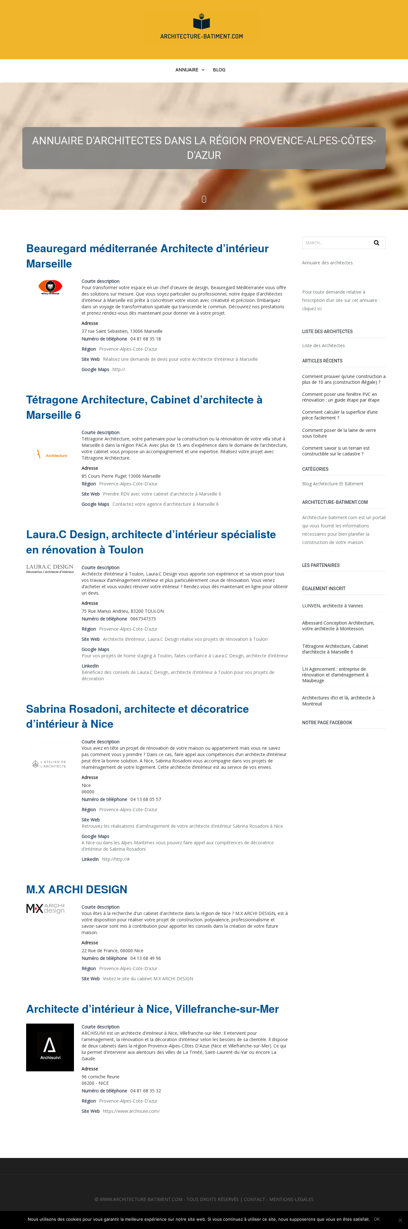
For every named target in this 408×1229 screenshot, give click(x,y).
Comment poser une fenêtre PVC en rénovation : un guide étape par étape (341, 397)
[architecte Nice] (45, 910)
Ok (377, 1219)
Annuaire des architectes (327, 263)
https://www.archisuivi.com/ (131, 1111)
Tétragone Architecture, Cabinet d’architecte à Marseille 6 (144, 407)
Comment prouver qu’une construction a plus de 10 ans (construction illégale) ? (344, 379)
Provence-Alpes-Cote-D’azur (128, 349)
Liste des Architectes (323, 345)
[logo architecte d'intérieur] (50, 287)
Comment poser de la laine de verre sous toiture (339, 433)
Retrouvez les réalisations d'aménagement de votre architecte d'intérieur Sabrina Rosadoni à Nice (182, 826)
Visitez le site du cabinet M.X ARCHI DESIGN (148, 978)
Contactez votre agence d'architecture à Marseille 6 (166, 504)
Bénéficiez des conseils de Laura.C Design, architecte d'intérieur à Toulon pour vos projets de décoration (178, 675)
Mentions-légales (291, 1199)
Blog (219, 70)
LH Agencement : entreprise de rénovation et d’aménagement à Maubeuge (335, 674)
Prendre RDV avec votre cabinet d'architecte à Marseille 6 (162, 494)
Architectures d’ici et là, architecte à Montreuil (338, 700)
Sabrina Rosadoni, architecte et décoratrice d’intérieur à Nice (137, 716)
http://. (119, 369)
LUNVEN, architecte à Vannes (332, 606)
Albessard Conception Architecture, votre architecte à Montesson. (338, 626)
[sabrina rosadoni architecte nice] (50, 763)
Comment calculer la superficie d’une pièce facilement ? (340, 415)
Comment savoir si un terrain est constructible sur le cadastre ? (336, 451)
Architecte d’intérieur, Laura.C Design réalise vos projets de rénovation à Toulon (185, 639)
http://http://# (116, 859)
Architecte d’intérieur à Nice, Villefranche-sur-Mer (152, 1008)
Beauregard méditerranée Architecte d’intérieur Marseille (147, 255)
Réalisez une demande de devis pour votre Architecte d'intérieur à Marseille (180, 359)
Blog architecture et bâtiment (333, 484)
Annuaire (187, 70)
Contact (254, 1199)
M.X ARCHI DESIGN (76, 889)
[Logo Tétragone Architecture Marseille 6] (50, 454)
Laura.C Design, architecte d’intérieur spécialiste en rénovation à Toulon (151, 541)
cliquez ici (312, 308)
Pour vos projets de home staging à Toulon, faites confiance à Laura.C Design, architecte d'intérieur (185, 656)
